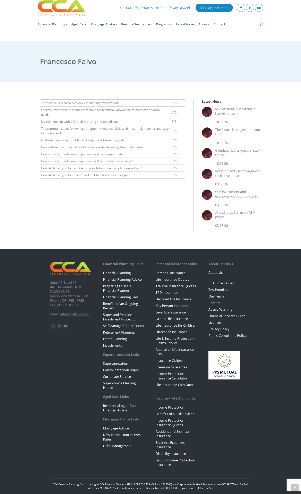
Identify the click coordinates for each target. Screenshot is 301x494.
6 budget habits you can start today (237, 152)
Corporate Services (117, 376)
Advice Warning (220, 309)
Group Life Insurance (172, 319)
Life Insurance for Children (176, 325)
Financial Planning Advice (122, 279)
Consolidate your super (121, 370)
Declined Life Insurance (173, 299)
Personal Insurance (171, 273)
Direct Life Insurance (171, 332)
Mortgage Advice (116, 428)
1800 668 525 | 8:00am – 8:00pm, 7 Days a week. (154, 8)
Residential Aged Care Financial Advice (120, 407)
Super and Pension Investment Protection (120, 316)
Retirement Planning (119, 332)
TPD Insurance (167, 292)
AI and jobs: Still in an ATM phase (235, 214)
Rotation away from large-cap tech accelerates (238, 173)
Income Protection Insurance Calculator (172, 375)
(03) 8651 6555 (73, 300)
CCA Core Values (221, 283)
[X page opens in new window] (250, 8)
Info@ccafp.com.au (182, 488)
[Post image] (207, 113)
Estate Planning (115, 339)
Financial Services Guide (227, 316)
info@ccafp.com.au (74, 314)
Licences (215, 322)
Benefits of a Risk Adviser (175, 414)
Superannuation (115, 363)
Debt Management (117, 446)
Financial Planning (117, 273)
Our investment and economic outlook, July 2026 (236, 194)
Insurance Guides (169, 360)
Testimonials (218, 289)
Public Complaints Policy (227, 335)
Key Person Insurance (172, 305)
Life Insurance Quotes (172, 279)
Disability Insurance (171, 453)
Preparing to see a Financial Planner (117, 288)
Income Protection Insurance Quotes (170, 422)
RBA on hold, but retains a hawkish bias (235, 111)
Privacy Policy (218, 329)
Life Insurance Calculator (175, 385)
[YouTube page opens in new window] (259, 8)
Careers (214, 303)
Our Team (216, 296)
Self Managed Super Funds (123, 326)
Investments (112, 345)
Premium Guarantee (171, 367)
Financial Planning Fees (121, 297)
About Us (215, 272)
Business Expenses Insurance (170, 444)
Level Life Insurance (171, 312)
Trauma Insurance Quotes (176, 286)
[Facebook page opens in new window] (241, 8)
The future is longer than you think (237, 131)
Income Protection (170, 407)
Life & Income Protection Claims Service (175, 340)
